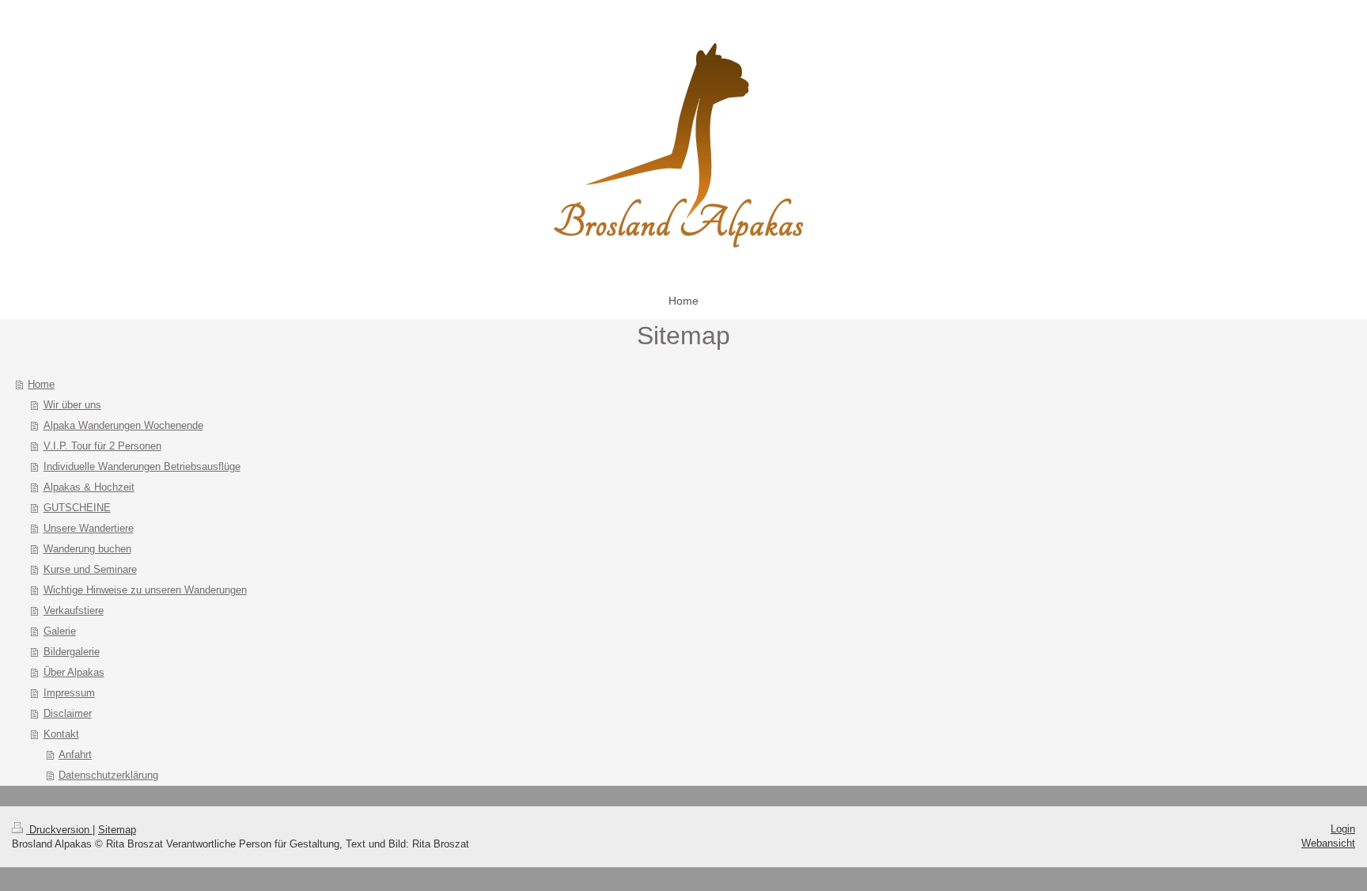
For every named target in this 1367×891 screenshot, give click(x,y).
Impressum (69, 693)
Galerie (60, 631)
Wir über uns (72, 405)
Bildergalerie (72, 652)
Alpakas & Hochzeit (89, 487)
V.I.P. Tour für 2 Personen (102, 446)
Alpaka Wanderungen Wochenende (123, 425)
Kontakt (61, 734)
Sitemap (117, 830)
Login (1343, 829)
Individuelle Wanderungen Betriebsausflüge (142, 466)
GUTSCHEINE (77, 508)
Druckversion (59, 830)
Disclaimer (68, 713)
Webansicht (1328, 843)
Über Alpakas (74, 672)
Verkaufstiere (74, 610)
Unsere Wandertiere (89, 528)
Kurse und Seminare (90, 569)
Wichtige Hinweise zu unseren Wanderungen (145, 590)
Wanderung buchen (87, 549)
